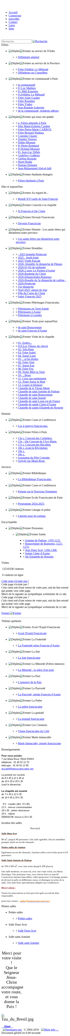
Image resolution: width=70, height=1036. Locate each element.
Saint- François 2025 (29, 296)
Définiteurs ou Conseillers (32, 72)
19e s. (21, 451)
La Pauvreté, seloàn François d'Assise (39, 694)
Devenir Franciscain (29, 223)
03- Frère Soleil (27, 352)
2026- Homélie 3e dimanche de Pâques (40, 264)
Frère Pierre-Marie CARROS (34, 129)
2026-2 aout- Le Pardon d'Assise (36, 270)
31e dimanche (26, 286)
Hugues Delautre (27, 165)
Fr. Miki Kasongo (28, 91)
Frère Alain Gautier (29, 97)
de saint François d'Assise (32, 330)
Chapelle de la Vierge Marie (34, 388)
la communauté (26, 84)
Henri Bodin (25, 161)
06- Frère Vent (26, 362)
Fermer (5, 613)
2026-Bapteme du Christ (32, 273)
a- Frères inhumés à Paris (32, 123)
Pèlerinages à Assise (29, 311)
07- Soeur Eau (26, 365)
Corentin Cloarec (27, 135)
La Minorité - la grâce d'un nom (36, 669)
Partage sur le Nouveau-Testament (37, 491)
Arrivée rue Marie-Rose (31, 460)
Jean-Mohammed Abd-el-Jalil (34, 168)
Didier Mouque (26, 142)
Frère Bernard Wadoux (31, 132)
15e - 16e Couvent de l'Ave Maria (37, 441)
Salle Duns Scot (27, 930)
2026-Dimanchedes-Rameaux (35, 277)
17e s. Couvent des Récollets (34, 444)
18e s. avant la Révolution (33, 447)
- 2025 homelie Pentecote (32, 254)
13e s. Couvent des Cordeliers (35, 438)
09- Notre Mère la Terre (31, 372)
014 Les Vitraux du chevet (33, 346)
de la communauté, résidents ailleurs (38, 110)
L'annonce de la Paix (30, 682)
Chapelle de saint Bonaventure (35, 394)
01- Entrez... (25, 342)
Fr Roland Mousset (29, 148)
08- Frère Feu (25, 368)
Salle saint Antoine (28, 942)
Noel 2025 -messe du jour (32, 289)
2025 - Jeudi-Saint (28, 257)
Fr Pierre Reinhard (28, 145)
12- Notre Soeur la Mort (31, 381)
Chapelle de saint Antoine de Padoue (39, 391)
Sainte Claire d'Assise (37, 553)
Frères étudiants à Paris (31, 180)
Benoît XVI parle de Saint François (38, 198)
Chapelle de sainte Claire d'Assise (37, 404)
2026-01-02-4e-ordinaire (32, 267)
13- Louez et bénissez (30, 384)
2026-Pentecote (27, 283)
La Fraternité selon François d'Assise (39, 645)
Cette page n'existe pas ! (15, 581)
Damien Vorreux (27, 139)
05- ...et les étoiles (28, 359)
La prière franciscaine (30, 706)
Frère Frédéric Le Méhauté (33, 69)
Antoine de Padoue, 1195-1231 (43, 540)
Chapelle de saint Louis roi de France (39, 401)
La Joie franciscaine (29, 657)
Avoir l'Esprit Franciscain (32, 633)
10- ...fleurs (24, 375)
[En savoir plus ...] (50, 1029)
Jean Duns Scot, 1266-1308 (41, 550)
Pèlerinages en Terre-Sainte (33, 308)
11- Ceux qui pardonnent (32, 378)
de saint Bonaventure (30, 327)
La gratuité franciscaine (31, 718)
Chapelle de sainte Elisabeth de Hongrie (40, 407)
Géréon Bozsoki (27, 158)
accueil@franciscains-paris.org (17, 768)
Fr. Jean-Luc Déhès (29, 152)
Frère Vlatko (25, 104)
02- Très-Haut (26, 349)
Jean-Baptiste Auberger (31, 107)
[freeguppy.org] (12, 1029)
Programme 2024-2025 (31, 503)
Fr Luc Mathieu (27, 88)
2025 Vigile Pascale (29, 260)
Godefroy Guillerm (29, 155)
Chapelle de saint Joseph (32, 397)
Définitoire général (28, 57)
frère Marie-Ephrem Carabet (34, 126)
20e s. (21, 454)
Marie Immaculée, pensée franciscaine (39, 743)
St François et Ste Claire (31, 211)
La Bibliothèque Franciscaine (35, 479)
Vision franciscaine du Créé (33, 731)
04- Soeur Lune (27, 355)
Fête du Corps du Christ (31, 293)
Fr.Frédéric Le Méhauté (31, 94)
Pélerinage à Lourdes (30, 315)
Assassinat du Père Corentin (34, 457)
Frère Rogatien (26, 101)
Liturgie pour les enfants (32, 515)
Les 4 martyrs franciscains (33, 425)
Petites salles (25, 918)
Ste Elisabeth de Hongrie (39, 556)
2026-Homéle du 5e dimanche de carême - (42, 280)
